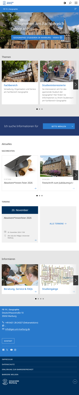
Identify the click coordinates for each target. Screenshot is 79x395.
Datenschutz (8, 364)
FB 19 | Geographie (76, 9)
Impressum (7, 359)
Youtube (11, 349)
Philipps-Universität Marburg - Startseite (8, 3)
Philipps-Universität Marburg (14, 385)
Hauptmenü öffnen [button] (76, 3)
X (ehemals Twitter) (7, 349)
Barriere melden (10, 374)
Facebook (3, 349)
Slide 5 (42, 109)
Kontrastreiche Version (64, 3)
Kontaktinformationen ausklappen (75, 382)
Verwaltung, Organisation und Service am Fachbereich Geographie (20, 88)
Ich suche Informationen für (21, 126)
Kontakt (8, 341)
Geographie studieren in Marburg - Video (36, 37)
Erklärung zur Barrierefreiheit (17, 369)
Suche (70, 3)
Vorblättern (75, 84)
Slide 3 (39, 109)
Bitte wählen (54, 125)
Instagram (15, 349)
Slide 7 (43, 298)
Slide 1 (37, 109)
